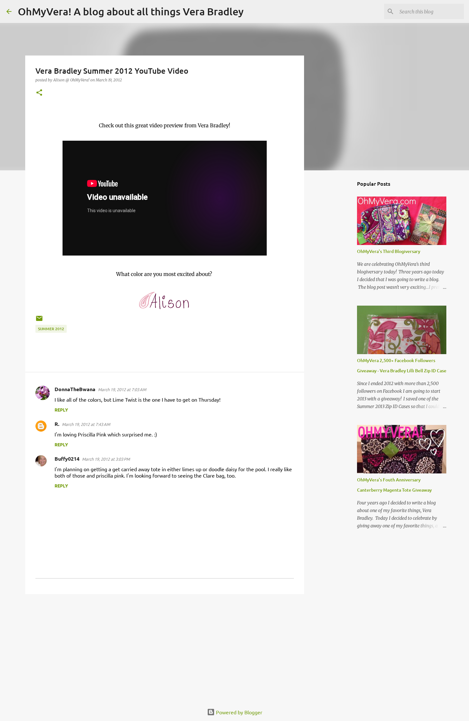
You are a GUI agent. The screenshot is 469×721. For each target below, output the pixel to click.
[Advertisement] (165, 648)
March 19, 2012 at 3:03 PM (106, 459)
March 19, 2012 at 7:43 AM (86, 424)
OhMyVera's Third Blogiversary (388, 251)
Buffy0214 (67, 458)
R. (57, 423)
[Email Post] (39, 320)
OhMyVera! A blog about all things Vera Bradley (131, 11)
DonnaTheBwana (75, 389)
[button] (39, 93)
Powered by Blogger (238, 712)
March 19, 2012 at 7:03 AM (122, 389)
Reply (61, 410)
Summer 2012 (51, 328)
